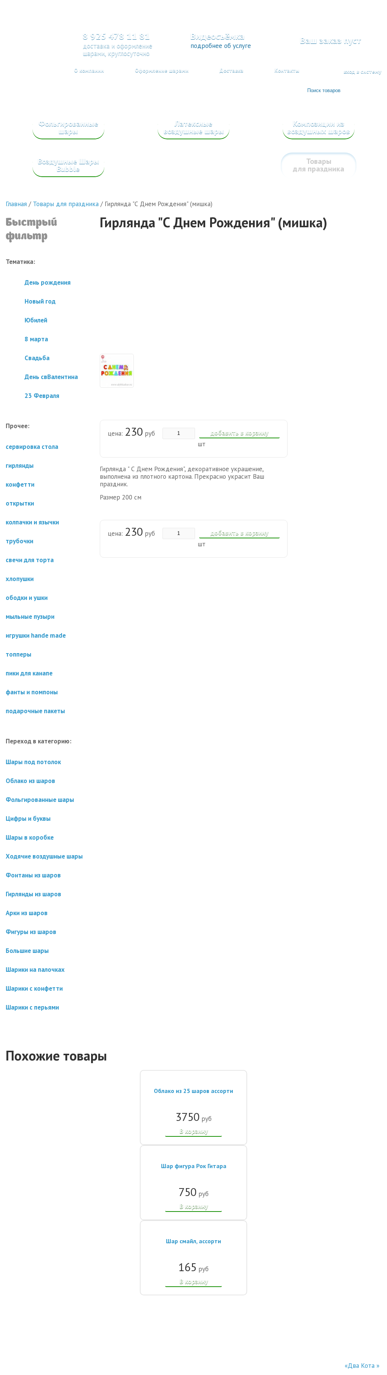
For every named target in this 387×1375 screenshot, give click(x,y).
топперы (18, 654)
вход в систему (362, 71)
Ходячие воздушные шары (44, 856)
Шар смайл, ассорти (193, 1241)
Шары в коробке (30, 837)
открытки (20, 503)
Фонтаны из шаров (33, 875)
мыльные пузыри (30, 616)
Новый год (40, 301)
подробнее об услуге (220, 46)
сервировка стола (32, 446)
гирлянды (20, 465)
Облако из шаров (30, 781)
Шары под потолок (33, 762)
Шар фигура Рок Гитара (193, 1166)
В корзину (194, 1131)
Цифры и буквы (28, 818)
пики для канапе (29, 673)
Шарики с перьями (32, 1007)
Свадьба (37, 358)
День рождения (48, 282)
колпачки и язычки (32, 522)
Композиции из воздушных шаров (318, 127)
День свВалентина (51, 377)
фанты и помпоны (32, 692)
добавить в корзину (239, 433)
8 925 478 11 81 (116, 36)
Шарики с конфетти (34, 988)
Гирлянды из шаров (33, 894)
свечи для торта (30, 560)
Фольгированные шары (68, 127)
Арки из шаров (27, 913)
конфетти (20, 484)
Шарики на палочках (35, 969)
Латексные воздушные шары (194, 127)
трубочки (19, 541)
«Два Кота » (362, 1365)
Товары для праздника (318, 165)
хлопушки (20, 579)
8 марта (36, 339)
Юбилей (36, 320)
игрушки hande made (36, 635)
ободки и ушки (27, 597)
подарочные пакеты (35, 711)
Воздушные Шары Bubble (68, 165)
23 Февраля (42, 396)
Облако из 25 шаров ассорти (193, 1090)
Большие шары (27, 950)
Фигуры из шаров (31, 932)
